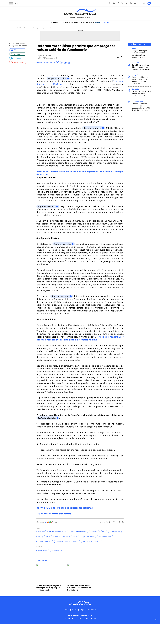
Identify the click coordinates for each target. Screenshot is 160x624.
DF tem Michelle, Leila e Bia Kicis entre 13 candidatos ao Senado (141, 93)
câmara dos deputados (57, 532)
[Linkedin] (126, 3)
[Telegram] (114, 3)
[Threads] (144, 3)
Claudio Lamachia (44, 541)
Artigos (74, 22)
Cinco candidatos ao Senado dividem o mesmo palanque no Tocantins (140, 80)
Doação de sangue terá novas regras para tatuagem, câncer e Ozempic (139, 54)
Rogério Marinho (105, 536)
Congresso (56, 550)
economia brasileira (78, 532)
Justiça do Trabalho (60, 536)
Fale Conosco (91, 610)
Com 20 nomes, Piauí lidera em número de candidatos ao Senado (141, 67)
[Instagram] (131, 3)
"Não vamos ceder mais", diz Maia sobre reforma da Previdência (79, 587)
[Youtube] (135, 3)
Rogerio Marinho (57, 78)
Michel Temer (115, 532)
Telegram (17, 58)
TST (46, 536)
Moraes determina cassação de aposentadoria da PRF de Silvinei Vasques (141, 107)
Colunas (64, 22)
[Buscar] (149, 3)
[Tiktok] (140, 3)
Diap (103, 532)
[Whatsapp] (109, 3)
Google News (19, 62)
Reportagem (42, 550)
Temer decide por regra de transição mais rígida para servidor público (48, 587)
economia (94, 532)
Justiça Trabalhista (86, 536)
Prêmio (106, 22)
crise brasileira (62, 541)
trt (73, 536)
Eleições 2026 (86, 22)
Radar (97, 22)
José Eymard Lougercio (91, 541)
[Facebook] (118, 3)
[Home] (80, 12)
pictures (41, 532)
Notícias (54, 22)
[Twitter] (122, 3)
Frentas (75, 541)
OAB (39, 536)
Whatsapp (17, 54)
